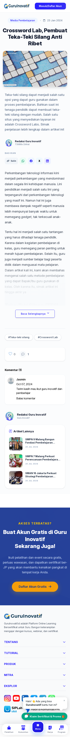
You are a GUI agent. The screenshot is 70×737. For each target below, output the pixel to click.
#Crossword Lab (48, 337)
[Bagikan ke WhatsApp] (23, 161)
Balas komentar (25, 398)
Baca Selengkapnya (33, 313)
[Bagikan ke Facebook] (31, 161)
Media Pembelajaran (22, 20)
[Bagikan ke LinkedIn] (47, 161)
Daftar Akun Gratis (33, 586)
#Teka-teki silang (18, 337)
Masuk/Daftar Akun (50, 6)
